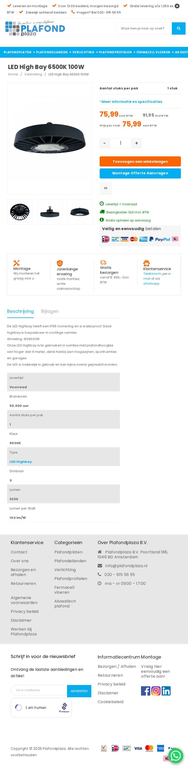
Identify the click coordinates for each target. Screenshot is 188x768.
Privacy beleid (25, 611)
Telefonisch (152, 274)
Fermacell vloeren (64, 590)
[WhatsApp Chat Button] (175, 755)
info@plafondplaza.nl (126, 566)
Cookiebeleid (110, 702)
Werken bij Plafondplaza (24, 631)
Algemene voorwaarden (24, 600)
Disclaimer (21, 620)
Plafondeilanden (70, 561)
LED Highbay (21, 461)
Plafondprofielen (70, 578)
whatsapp (151, 283)
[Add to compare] (106, 188)
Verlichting (33, 74)
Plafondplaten (68, 552)
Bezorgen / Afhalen (117, 666)
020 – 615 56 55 (120, 574)
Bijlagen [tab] (50, 311)
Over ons (20, 561)
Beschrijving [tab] (20, 311)
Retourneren (23, 583)
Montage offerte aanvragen (140, 173)
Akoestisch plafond (65, 603)
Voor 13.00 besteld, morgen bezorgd (88, 6)
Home (13, 74)
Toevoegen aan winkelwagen (140, 161)
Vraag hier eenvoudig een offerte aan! (155, 671)
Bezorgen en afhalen (23, 572)
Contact (19, 552)
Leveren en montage (30, 6)
